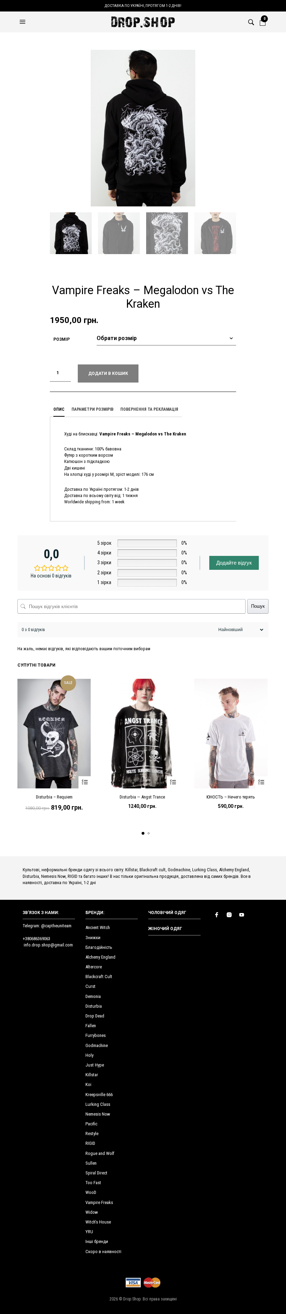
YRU (89, 1231)
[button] (23, 21)
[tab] (59, 409)
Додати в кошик (108, 373)
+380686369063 (36, 938)
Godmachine (96, 1045)
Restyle (91, 1133)
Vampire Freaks (99, 1202)
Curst (90, 986)
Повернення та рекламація (149, 409)
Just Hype (94, 1065)
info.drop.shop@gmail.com (48, 944)
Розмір (61, 339)
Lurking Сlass (97, 1104)
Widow (91, 1212)
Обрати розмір (84, 782)
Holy (89, 1055)
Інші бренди (96, 1241)
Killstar (91, 1074)
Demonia (93, 996)
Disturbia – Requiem (54, 797)
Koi (88, 1084)
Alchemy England (100, 957)
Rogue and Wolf (99, 1153)
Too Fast (93, 1182)
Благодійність (98, 947)
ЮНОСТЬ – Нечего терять (230, 797)
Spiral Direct (96, 1172)
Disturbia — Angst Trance (142, 797)
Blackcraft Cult (98, 976)
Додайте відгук (234, 563)
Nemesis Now (97, 1114)
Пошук (258, 606)
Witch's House (98, 1222)
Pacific (91, 1123)
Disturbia (93, 1006)
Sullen (91, 1163)
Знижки (92, 937)
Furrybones (95, 1035)
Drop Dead (94, 1015)
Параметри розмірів (92, 409)
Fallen (90, 1025)
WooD (90, 1192)
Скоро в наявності (103, 1251)
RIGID (90, 1143)
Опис (59, 409)
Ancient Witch (97, 927)
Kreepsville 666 (99, 1094)
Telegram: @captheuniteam (47, 925)
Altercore (93, 966)
